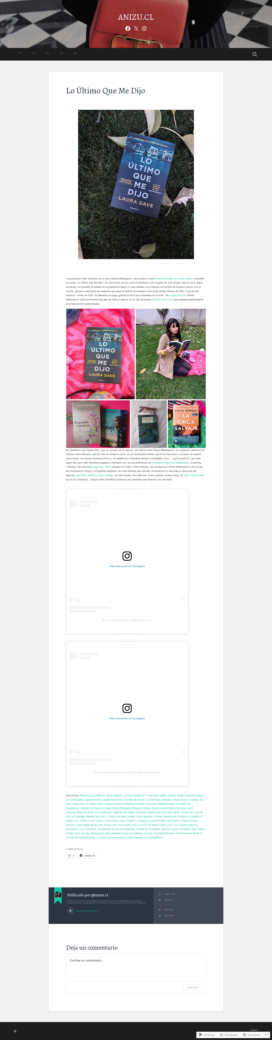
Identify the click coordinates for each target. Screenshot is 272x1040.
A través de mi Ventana (148, 829)
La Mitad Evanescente (164, 816)
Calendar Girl (120, 812)
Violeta (99, 820)
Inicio (61, 53)
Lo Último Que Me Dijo (105, 90)
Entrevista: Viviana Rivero (174, 800)
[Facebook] (128, 28)
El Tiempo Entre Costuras (99, 804)
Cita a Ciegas (127, 820)
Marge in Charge (141, 808)
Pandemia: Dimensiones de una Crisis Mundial (110, 829)
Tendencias (168, 900)
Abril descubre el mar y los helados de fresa (128, 833)
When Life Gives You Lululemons (94, 812)
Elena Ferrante (134, 837)
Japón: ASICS (169, 915)
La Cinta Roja (153, 800)
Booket (118, 804)
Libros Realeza (114, 795)
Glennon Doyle (175, 795)
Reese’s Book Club (162, 299)
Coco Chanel (180, 825)
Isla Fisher (139, 800)
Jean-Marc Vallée (102, 467)
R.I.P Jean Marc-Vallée (154, 795)
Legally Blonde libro (112, 800)
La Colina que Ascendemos (111, 837)
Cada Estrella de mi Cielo (89, 825)
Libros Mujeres (144, 816)
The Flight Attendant (164, 833)
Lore (81, 829)
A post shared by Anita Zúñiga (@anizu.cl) (127, 620)
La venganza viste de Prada (150, 820)
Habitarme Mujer (165, 804)
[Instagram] (144, 28)
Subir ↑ (254, 1030)
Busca (254, 54)
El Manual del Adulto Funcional (139, 804)
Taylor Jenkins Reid (194, 475)
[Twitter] (136, 28)
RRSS (48, 53)
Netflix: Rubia (169, 910)
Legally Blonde (177, 295)
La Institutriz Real (188, 829)
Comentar (193, 987)
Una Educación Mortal (187, 833)
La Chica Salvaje (104, 475)
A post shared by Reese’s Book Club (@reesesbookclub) (127, 772)
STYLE (21, 53)
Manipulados (97, 833)
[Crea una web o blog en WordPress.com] (15, 1032)
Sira (82, 804)
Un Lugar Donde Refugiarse (116, 808)
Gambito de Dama (90, 808)
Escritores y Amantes (188, 816)
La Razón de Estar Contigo (120, 816)
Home (75, 53)
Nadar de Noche (137, 812)
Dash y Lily (165, 825)
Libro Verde (173, 812)
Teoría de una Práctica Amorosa (169, 808)
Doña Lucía (110, 825)
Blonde (128, 800)
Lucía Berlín (124, 825)
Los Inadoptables (153, 837)
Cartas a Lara (87, 820)
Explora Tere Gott (156, 812)
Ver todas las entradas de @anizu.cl (86, 911)
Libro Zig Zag (82, 833)
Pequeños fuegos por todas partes (173, 278)
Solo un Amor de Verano (145, 825)
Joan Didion (172, 820)
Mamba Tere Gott (96, 816)
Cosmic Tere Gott (190, 812)
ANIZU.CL (136, 17)
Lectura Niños (111, 820)
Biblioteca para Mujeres (92, 795)
